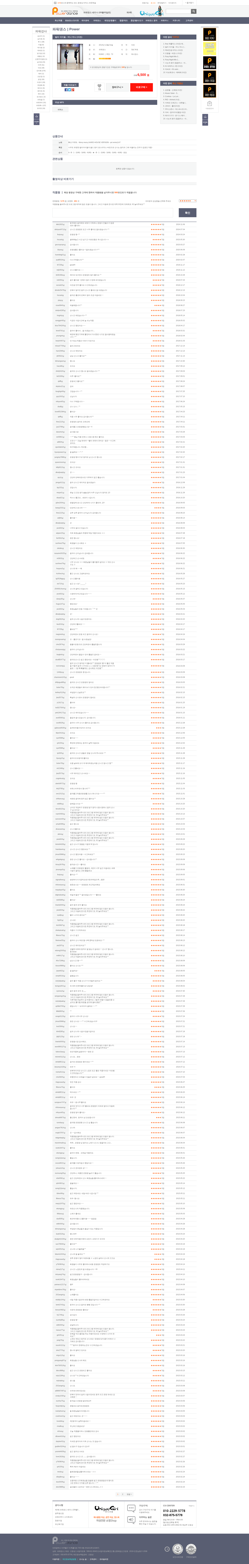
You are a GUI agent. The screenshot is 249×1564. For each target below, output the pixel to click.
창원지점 (58, 1521)
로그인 (153, 3)
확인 (187, 212)
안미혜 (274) (41, 71)
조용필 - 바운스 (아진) (173, 53)
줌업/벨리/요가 (137, 20)
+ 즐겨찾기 (189, 3)
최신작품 (58, 20)
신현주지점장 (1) (41, 59)
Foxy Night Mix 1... (172, 60)
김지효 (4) (41, 39)
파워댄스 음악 (151, 20)
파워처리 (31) (41, 102)
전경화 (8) (41, 85)
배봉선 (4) (41, 56)
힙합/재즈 (124, 20)
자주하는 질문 (145, 1517)
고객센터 (189, 20)
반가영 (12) (41, 53)
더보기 (191, 1506)
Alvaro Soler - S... (172, 93)
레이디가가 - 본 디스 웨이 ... (175, 116)
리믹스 (60, 110)
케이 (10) (41, 94)
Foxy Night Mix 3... (172, 57)
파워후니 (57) (41, 105)
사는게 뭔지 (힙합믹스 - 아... (176, 63)
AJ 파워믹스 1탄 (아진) (174, 66)
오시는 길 (83, 1559)
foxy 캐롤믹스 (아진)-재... (174, 44)
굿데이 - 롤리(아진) (172, 106)
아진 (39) (41, 68)
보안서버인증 (178, 1557)
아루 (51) (41, 65)
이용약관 (55, 1559)
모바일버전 (104, 1559)
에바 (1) (41, 73)
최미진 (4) (41, 91)
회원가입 (145, 3)
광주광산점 (59, 1513)
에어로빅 (85, 20)
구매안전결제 (191, 1557)
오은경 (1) (41, 76)
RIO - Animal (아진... (173, 100)
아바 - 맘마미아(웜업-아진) (175, 112)
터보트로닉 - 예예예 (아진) (176, 72)
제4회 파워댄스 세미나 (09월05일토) (105, 12)
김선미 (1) (41, 36)
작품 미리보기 (70, 85)
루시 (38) (41, 42)
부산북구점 (59, 1524)
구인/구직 (143, 1505)
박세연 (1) (41, 50)
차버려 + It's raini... (172, 69)
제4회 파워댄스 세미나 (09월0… (67, 1510)
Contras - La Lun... (172, 96)
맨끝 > (129, 1494)
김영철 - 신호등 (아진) (173, 90)
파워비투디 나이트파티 (64, 1517)
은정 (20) (41, 79)
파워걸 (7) (41, 99)
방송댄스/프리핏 (72, 20)
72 (99, 89)
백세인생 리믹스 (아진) (174, 50)
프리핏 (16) (41, 108)
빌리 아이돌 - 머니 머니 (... (175, 47)
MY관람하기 (162, 3)
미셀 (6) (41, 45)
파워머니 (164, 20)
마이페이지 (172, 3)
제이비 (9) (41, 88)
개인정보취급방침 (69, 1559)
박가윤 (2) (41, 47)
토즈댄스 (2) (41, 97)
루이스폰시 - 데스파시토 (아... (176, 109)
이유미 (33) (41, 82)
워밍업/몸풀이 (110, 20)
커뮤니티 (176, 20)
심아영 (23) (41, 62)
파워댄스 (97, 20)
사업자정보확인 (105, 1551)
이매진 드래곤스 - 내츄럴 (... (176, 103)
